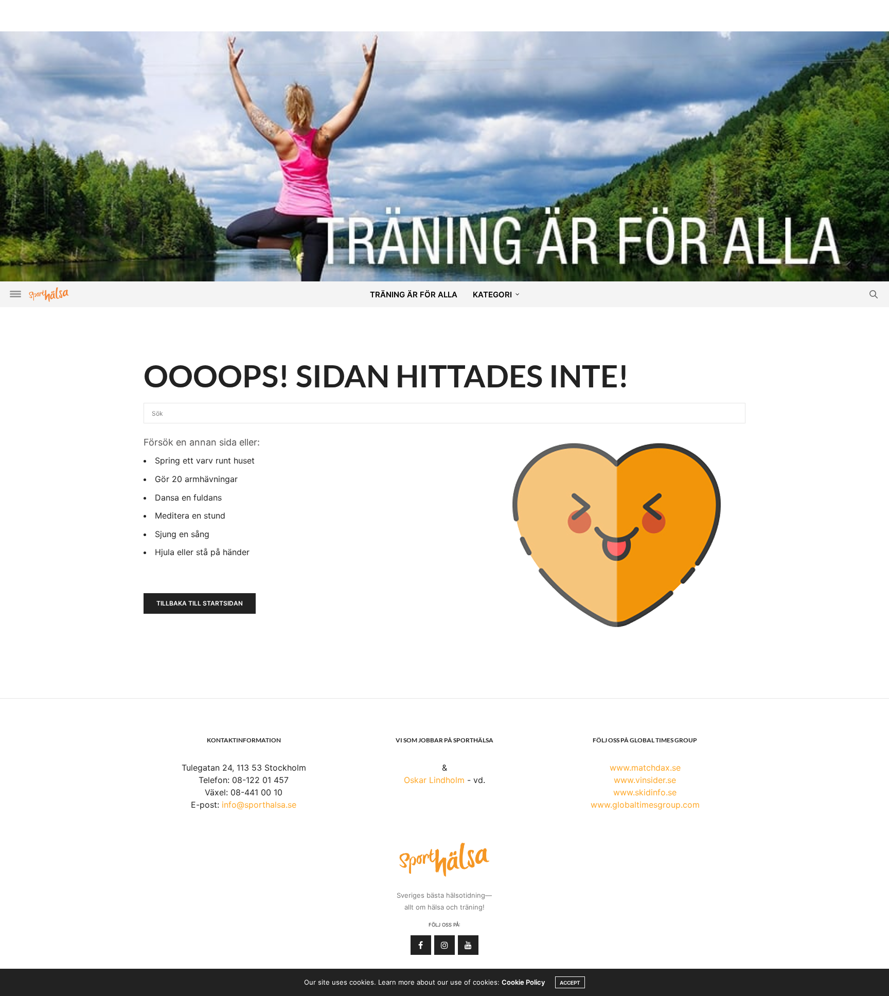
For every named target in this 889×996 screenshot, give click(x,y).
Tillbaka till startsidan (199, 603)
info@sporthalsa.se (259, 804)
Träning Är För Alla (413, 294)
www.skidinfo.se (645, 792)
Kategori (492, 294)
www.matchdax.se (645, 767)
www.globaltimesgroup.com (645, 804)
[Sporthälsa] (48, 295)
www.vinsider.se (645, 780)
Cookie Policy (523, 982)
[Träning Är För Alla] (444, 155)
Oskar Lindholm (434, 780)
